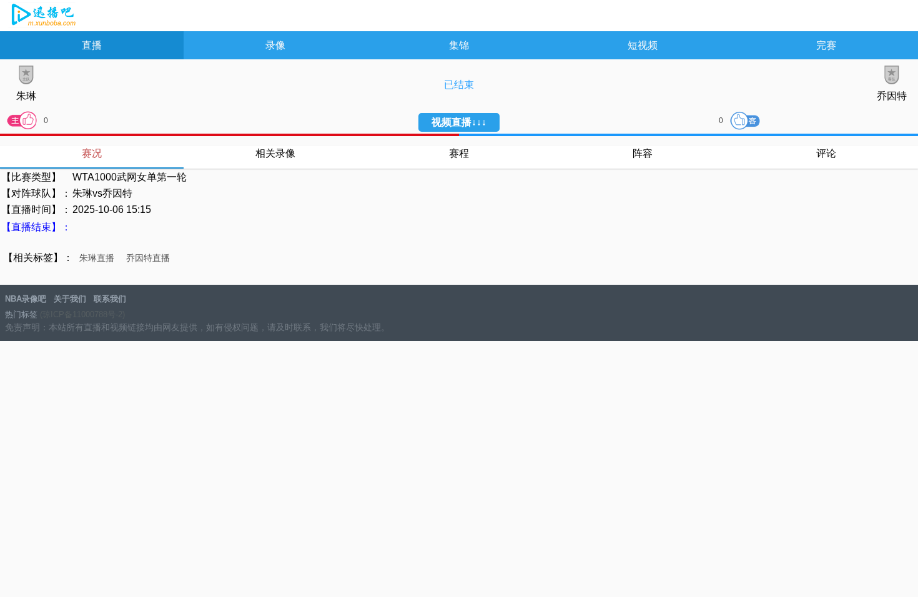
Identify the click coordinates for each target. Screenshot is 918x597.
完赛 (826, 45)
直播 (92, 45)
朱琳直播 (96, 258)
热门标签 (21, 314)
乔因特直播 (148, 258)
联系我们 (110, 298)
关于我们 (70, 298)
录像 (275, 45)
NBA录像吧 (42, 16)
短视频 (643, 45)
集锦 (459, 45)
